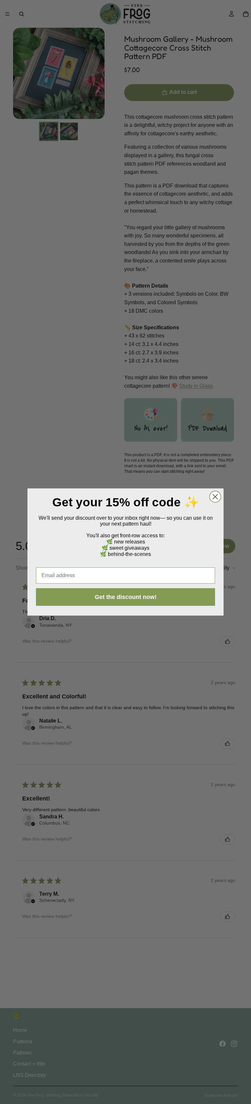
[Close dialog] (215, 496)
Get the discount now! (126, 597)
